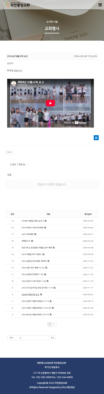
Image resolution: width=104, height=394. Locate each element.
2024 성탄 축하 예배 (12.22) (33, 268)
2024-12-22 (88, 268)
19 (12, 221)
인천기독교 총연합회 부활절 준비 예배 (37, 248)
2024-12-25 (88, 261)
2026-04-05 (88, 221)
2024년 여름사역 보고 (30, 295)
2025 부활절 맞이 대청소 (32, 254)
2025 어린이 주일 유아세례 (32, 228)
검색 (52, 338)
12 (12, 268)
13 (12, 261)
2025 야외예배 (27, 234)
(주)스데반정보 (68, 387)
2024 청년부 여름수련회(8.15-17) (35, 301)
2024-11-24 (88, 281)
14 (12, 254)
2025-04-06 (88, 248)
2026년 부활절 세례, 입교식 (33, 221)
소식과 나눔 (52, 21)
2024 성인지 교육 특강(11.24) (34, 281)
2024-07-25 (88, 315)
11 (12, 274)
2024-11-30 (88, 274)
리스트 (9, 152)
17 (12, 234)
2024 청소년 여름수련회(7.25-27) (35, 315)
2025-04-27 (88, 234)
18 (12, 228)
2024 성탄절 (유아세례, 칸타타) (34, 261)
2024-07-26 (88, 308)
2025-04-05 (88, 254)
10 (12, 281)
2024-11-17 (88, 288)
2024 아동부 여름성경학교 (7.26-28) (36, 308)
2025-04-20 (88, 241)
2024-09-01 (88, 295)
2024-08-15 (88, 301)
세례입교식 (26, 241)
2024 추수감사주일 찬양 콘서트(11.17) (37, 288)
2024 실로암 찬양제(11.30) (32, 274)
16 (12, 241)
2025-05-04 (88, 228)
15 (12, 248)
